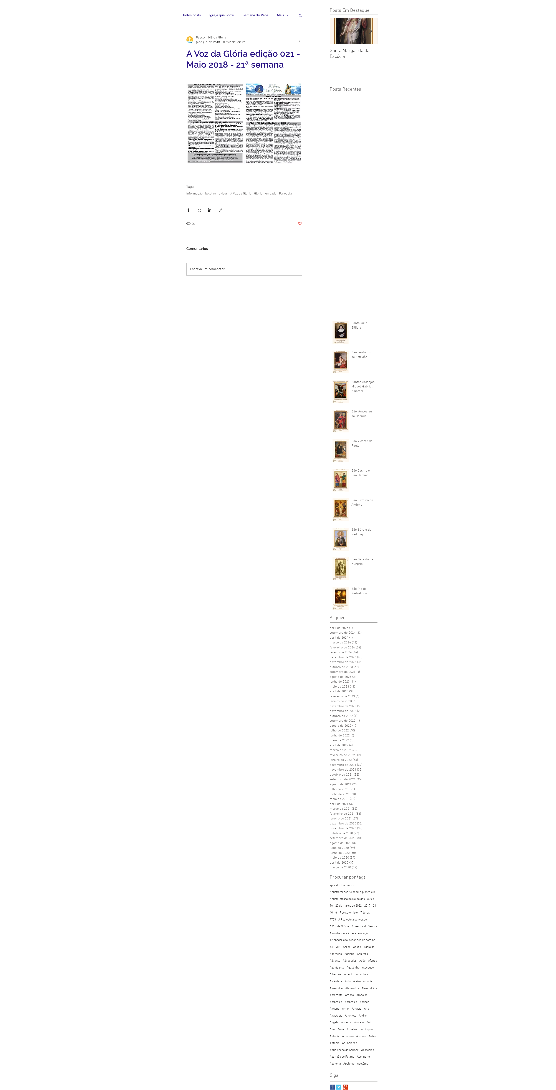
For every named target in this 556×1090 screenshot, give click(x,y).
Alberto (348, 974)
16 (331, 906)
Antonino (348, 1036)
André (363, 1016)
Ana (366, 1009)
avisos (223, 194)
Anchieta (350, 1016)
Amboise (361, 995)
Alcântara (336, 981)
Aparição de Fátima (342, 1057)
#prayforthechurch (342, 885)
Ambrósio (351, 1002)
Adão (362, 961)
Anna (341, 1029)
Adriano (349, 954)
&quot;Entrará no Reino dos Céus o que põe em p (353, 899)
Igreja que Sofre (221, 15)
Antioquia (367, 1029)
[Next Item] (370, 31)
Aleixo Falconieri (363, 981)
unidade (270, 194)
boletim (210, 194)
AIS (338, 947)
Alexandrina (369, 988)
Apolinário (363, 1057)
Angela (334, 1022)
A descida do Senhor (364, 926)
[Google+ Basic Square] (345, 1087)
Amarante (336, 995)
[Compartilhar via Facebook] (188, 210)
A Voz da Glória (241, 194)
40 (331, 913)
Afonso (372, 961)
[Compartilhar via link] (220, 210)
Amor (345, 1009)
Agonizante (337, 968)
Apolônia (362, 1064)
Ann (332, 1029)
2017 (367, 906)
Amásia (356, 1009)
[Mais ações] (299, 39)
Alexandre (336, 988)
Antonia (334, 1036)
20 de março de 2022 (348, 906)
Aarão (347, 947)
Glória (258, 194)
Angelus (346, 1022)
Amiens (334, 1009)
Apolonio (348, 1064)
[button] (300, 15)
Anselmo (352, 1029)
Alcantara (362, 974)
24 (374, 906)
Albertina (335, 974)
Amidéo (364, 1002)
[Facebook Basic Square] (332, 1087)
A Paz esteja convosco (352, 920)
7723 (333, 920)
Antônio (334, 1043)
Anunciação (349, 1043)
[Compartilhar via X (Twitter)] (199, 210)
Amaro (349, 995)
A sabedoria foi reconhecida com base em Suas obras (353, 940)
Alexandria (352, 988)
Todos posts (191, 15)
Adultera (362, 954)
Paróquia (285, 194)
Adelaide (369, 947)
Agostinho (353, 968)
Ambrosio (336, 1002)
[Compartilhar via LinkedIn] (210, 210)
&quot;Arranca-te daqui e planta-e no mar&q (353, 892)
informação (194, 194)
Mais (280, 15)
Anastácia (336, 1016)
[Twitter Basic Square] (338, 1087)
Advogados (350, 961)
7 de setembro (348, 913)
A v (332, 947)
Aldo (348, 981)
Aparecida (367, 1050)
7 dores (365, 913)
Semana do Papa (255, 15)
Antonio (361, 1036)
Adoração (336, 954)
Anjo (369, 1022)
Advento (335, 961)
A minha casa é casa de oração (349, 933)
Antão (372, 1036)
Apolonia (335, 1064)
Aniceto (359, 1022)
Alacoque (368, 968)
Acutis (357, 947)
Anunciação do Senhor (344, 1050)
